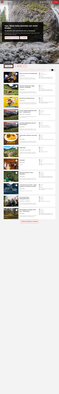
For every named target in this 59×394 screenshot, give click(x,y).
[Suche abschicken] (25, 66)
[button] (18, 66)
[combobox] (25, 66)
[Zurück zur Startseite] (6, 2)
